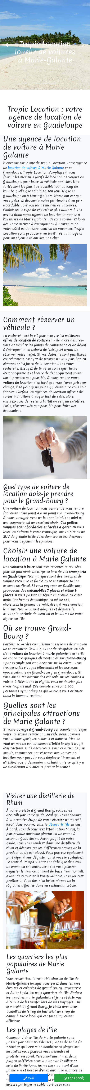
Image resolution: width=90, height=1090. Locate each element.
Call (30, 1078)
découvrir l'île (59, 824)
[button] (7, 45)
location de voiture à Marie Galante (36, 167)
